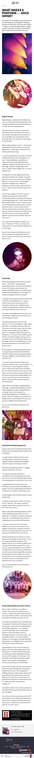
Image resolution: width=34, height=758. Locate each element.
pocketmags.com (25, 752)
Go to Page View (15, 729)
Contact (6, 746)
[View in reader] (5, 734)
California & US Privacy (20, 746)
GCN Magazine (17, 744)
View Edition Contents (16, 732)
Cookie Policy (19, 747)
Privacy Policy (12, 746)
